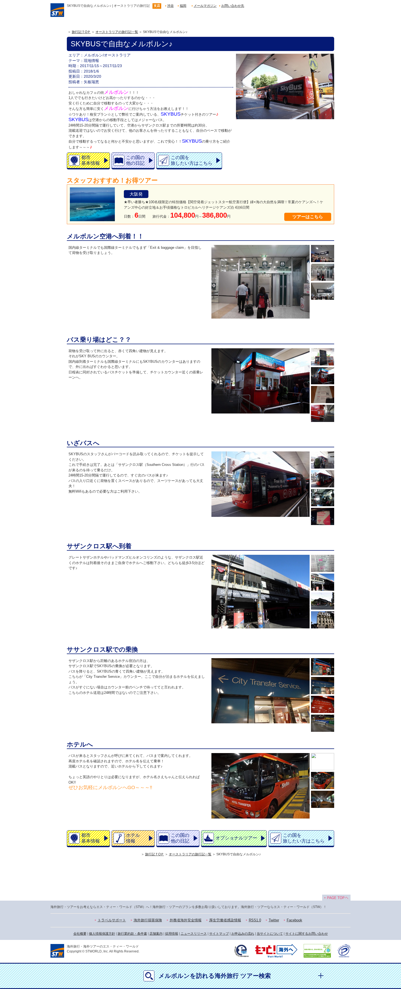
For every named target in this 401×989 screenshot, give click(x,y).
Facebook (294, 920)
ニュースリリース (194, 934)
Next (308, 282)
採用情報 (171, 934)
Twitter (274, 920)
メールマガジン (205, 6)
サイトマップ (219, 934)
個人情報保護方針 (102, 934)
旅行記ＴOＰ (81, 32)
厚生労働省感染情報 (225, 920)
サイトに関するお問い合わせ (306, 934)
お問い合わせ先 (232, 6)
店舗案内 (156, 934)
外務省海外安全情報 (186, 920)
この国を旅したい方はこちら (192, 160)
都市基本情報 (90, 160)
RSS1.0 (255, 920)
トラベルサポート (112, 920)
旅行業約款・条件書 (132, 934)
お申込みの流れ (242, 934)
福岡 (183, 6)
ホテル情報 (133, 838)
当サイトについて (270, 934)
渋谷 (170, 6)
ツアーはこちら (307, 216)
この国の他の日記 (135, 160)
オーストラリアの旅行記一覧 (116, 32)
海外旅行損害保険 (148, 920)
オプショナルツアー (236, 838)
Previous (212, 282)
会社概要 (79, 934)
